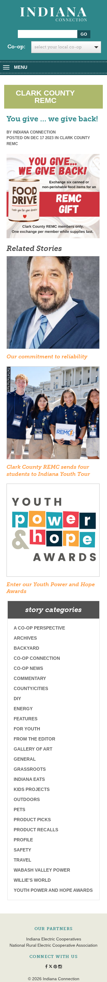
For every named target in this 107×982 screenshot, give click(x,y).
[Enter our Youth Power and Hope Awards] (53, 532)
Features (25, 718)
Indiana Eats (29, 779)
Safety (22, 849)
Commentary (30, 678)
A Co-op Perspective (39, 627)
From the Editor (34, 738)
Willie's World (32, 880)
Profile (23, 839)
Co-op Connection (37, 658)
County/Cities (31, 688)
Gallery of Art (33, 748)
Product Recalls (36, 829)
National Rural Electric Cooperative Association (53, 945)
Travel (22, 859)
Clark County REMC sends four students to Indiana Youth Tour (48, 470)
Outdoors (27, 799)
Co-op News (28, 668)
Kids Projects (32, 789)
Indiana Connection (34, 132)
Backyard (26, 648)
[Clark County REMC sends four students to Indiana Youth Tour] (53, 414)
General (25, 759)
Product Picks (32, 819)
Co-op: (16, 46)
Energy (23, 708)
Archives (25, 638)
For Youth (27, 728)
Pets (19, 809)
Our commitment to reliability (47, 356)
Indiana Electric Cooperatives (53, 939)
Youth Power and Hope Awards (53, 890)
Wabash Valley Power (42, 870)
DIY (17, 698)
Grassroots (30, 769)
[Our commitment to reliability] (53, 304)
